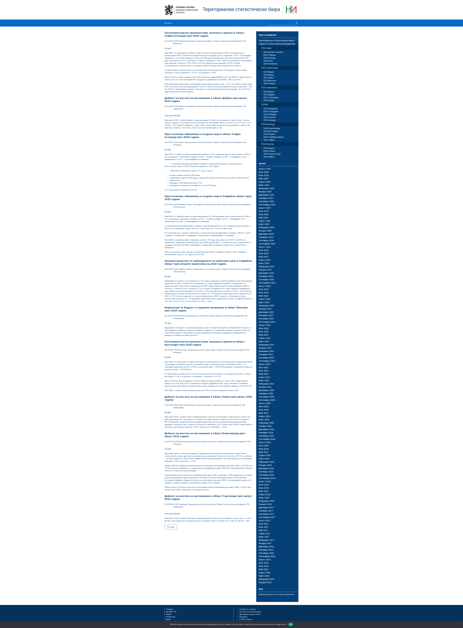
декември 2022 (266, 312)
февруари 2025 (266, 227)
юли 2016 (264, 563)
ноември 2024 (266, 237)
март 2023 (264, 302)
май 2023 (263, 296)
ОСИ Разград (269, 58)
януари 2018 (265, 504)
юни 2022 (264, 331)
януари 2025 (265, 231)
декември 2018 (266, 468)
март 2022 (264, 341)
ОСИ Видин (268, 72)
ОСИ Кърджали (270, 109)
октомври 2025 (266, 201)
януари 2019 (265, 465)
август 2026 (265, 169)
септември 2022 (267, 322)
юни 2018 (264, 488)
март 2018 (264, 498)
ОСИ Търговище (180, 504)
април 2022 (264, 338)
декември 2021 (266, 351)
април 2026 (264, 182)
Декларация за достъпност (250, 614)
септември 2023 (267, 283)
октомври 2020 (266, 397)
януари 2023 (265, 309)
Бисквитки (243, 617)
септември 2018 (267, 478)
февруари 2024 (266, 266)
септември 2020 (267, 400)
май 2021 (263, 374)
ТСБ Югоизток (267, 144)
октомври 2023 (266, 279)
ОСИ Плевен (269, 83)
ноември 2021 (266, 354)
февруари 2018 (266, 501)
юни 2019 (264, 449)
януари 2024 (265, 270)
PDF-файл (168, 323)
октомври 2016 (266, 553)
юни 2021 (264, 371)
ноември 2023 (266, 276)
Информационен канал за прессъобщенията (276, 594)
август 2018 (265, 481)
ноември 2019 (266, 432)
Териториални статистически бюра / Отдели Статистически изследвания (213, 41)
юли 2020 (264, 406)
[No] (460, 624)
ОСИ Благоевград (181, 442)
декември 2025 (266, 195)
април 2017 (264, 533)
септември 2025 (267, 204)
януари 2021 (265, 387)
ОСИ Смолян (269, 117)
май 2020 (263, 413)
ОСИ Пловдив (269, 114)
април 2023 (264, 299)
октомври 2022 (266, 318)
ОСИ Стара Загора (272, 154)
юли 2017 (264, 524)
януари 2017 (265, 543)
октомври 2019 (266, 436)
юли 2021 (264, 367)
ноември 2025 (266, 198)
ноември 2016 (266, 550)
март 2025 (264, 224)
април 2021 (264, 377)
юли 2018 (264, 485)
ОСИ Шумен (269, 100)
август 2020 (265, 403)
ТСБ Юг (264, 104)
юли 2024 (264, 250)
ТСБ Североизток (269, 88)
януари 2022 (265, 348)
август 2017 (265, 520)
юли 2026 (264, 172)
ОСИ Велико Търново (273, 52)
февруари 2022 (266, 344)
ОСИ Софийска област (183, 204)
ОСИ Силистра (270, 64)
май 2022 (263, 335)
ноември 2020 (266, 393)
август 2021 (265, 364)
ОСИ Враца (268, 75)
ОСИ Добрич (179, 106)
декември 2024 (266, 234)
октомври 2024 (266, 240)
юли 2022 (264, 328)
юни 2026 (264, 175)
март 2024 (264, 263)
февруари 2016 (266, 579)
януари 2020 (265, 426)
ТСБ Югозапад (179, 207)
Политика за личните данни (250, 612)
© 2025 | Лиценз (245, 619)
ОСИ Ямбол (268, 157)
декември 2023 (266, 273)
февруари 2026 (266, 188)
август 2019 (265, 442)
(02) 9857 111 (171, 612)
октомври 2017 (266, 514)
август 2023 (265, 286)
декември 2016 (266, 546)
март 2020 (264, 419)
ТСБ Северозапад (269, 68)
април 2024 (264, 260)
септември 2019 (267, 439)
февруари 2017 (266, 540)
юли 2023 (264, 289)
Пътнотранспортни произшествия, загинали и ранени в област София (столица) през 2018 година (205, 34)
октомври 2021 (266, 358)
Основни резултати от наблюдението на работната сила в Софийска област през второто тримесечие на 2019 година (208, 262)
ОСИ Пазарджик (270, 111)
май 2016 (263, 569)
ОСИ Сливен (269, 151)
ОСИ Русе (268, 61)
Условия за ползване (247, 609)
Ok (290, 624)
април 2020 (264, 416)
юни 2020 (264, 410)
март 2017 (264, 537)
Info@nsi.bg (170, 617)
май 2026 (263, 178)
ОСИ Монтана (179, 316)
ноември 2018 (266, 471)
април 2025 (264, 221)
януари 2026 (265, 191)
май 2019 (263, 452)
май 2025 (263, 217)
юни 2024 (264, 253)
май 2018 (263, 491)
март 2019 (264, 458)
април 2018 (264, 494)
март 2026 (264, 185)
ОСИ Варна (268, 92)
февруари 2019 (266, 462)
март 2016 (264, 576)
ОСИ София (179, 41)
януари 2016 (265, 582)
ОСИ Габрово (269, 55)
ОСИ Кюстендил (180, 350)
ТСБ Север (266, 48)
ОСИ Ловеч (178, 405)
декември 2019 (266, 429)
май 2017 (263, 530)
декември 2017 (266, 507)
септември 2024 (267, 244)
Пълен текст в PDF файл (172, 115)
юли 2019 (264, 445)
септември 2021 (267, 361)
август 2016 (265, 559)
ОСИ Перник (269, 134)
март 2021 (264, 380)
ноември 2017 (266, 511)
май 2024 (263, 257)
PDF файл (168, 48)
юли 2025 (264, 211)
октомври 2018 (266, 475)
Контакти (168, 23)
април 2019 (264, 455)
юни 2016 (264, 566)
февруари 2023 (266, 305)
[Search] (296, 23)
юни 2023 (264, 292)
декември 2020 (266, 390)
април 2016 (264, 572)
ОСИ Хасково (269, 120)
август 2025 (265, 208)
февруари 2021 (266, 384)
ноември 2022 (266, 315)
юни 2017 (264, 527)
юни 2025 (264, 214)
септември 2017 (267, 517)
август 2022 (265, 325)
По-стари (170, 527)
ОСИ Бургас (268, 148)
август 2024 (265, 247)
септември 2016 (267, 556)
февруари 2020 (266, 423)
